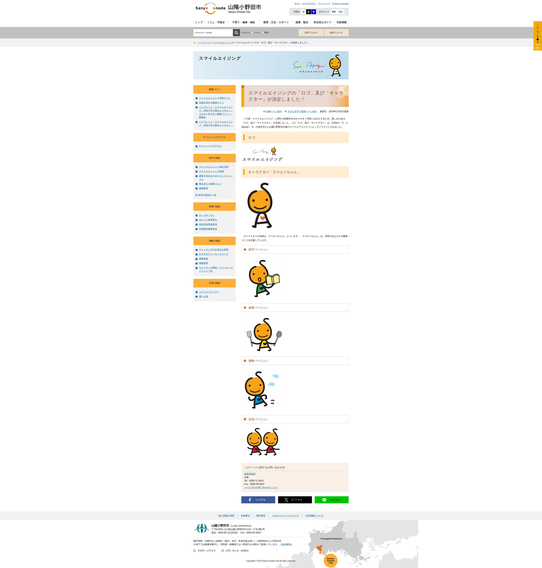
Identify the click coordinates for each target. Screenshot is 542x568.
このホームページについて (285, 515)
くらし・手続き (216, 22)
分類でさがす (311, 32)
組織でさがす (336, 32)
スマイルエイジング (224, 42)
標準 (334, 12)
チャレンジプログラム (214, 137)
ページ (257, 32)
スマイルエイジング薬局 (211, 171)
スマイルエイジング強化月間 (213, 167)
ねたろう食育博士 (208, 220)
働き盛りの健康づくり (210, 184)
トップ (199, 22)
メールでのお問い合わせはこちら (261, 487)
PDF (266, 32)
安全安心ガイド (322, 22)
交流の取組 (214, 283)
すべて (246, 32)
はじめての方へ (309, 3)
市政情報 (341, 22)
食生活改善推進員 (208, 224)
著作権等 (260, 515)
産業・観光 (302, 22)
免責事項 (245, 515)
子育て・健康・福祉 (243, 22)
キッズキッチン (207, 215)
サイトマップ (324, 3)
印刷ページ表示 (274, 111)
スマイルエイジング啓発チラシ (215, 98)
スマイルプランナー (209, 292)
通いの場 (203, 296)
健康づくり (214, 89)
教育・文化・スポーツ (276, 22)
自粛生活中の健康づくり (211, 102)
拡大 (341, 12)
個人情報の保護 (226, 515)
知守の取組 (214, 158)
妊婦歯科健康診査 (208, 229)
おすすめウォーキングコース (213, 254)
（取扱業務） (286, 544)
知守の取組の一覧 (207, 195)
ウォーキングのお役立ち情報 (213, 249)
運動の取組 (214, 241)
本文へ (297, 3)
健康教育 (203, 188)
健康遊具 (203, 263)
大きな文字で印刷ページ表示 (302, 111)
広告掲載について (314, 515)
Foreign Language (340, 3)
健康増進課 (249, 474)
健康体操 (203, 258)
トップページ (204, 42)
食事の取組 (214, 206)
